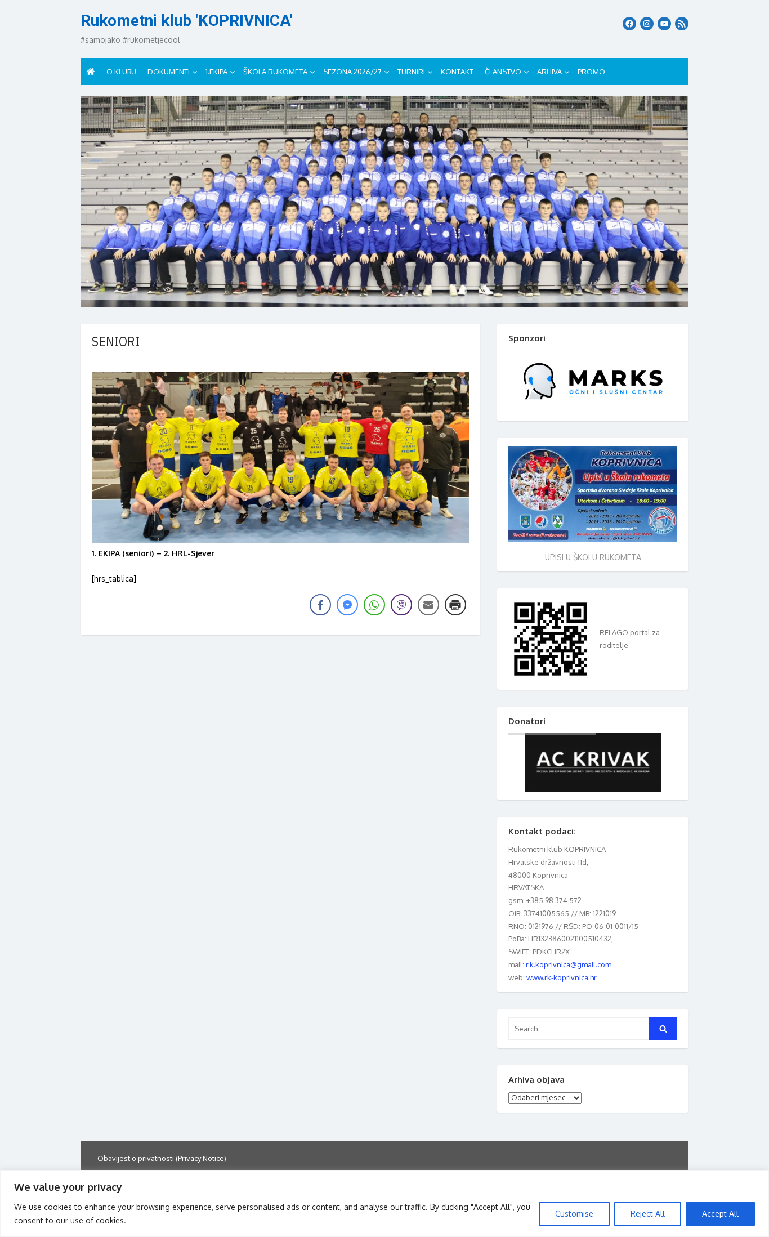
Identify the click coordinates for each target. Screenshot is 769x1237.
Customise (574, 1213)
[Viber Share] (401, 604)
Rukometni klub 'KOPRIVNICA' (187, 20)
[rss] (681, 23)
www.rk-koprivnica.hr (561, 977)
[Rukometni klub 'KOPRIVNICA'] (384, 201)
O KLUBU (121, 71)
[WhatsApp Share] (374, 604)
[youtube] (664, 23)
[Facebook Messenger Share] (347, 604)
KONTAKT (457, 71)
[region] (384, 1203)
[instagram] (647, 23)
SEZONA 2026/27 (352, 71)
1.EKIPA (216, 71)
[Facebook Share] (320, 604)
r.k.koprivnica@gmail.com (568, 964)
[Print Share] (455, 604)
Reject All (648, 1213)
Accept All (720, 1213)
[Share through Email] (428, 604)
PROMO (591, 71)
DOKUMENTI (168, 71)
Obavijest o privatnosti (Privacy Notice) (161, 1158)
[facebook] (629, 23)
